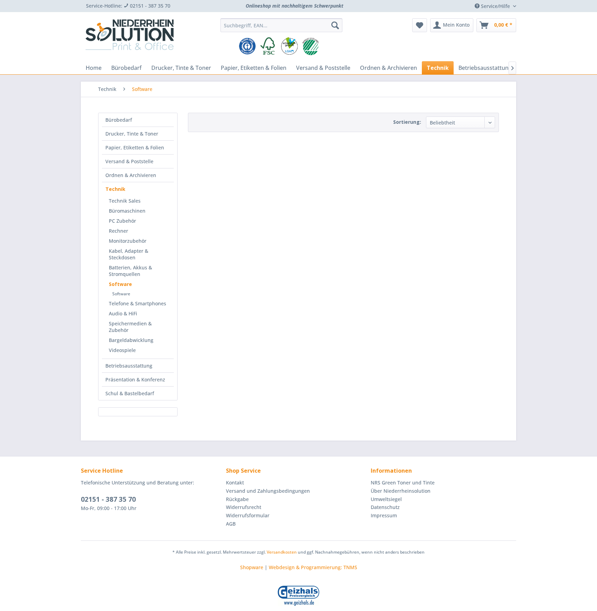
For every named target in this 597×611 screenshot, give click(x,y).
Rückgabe (237, 499)
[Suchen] (335, 25)
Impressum (384, 515)
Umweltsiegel (386, 499)
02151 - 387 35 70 (108, 499)
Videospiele (122, 350)
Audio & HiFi (123, 313)
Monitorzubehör (127, 241)
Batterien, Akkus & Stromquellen (130, 270)
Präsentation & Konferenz (135, 379)
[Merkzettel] (419, 25)
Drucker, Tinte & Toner (131, 133)
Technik (115, 189)
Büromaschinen (127, 210)
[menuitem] (281, 25)
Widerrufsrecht (243, 507)
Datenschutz (385, 507)
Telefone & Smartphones (137, 303)
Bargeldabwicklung (131, 340)
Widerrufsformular (247, 515)
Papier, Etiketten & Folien (134, 147)
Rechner (118, 231)
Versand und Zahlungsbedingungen (268, 491)
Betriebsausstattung (128, 365)
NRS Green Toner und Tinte (403, 482)
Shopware (251, 567)
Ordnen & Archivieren (130, 175)
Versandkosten (282, 552)
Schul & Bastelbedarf (129, 393)
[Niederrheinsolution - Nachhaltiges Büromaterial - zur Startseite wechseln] (129, 37)
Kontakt (235, 482)
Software (120, 284)
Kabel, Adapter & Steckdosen (128, 254)
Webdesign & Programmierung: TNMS (313, 567)
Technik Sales (125, 200)
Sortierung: (407, 122)
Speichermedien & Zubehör (130, 326)
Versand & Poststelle (129, 161)
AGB (231, 523)
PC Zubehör (122, 220)
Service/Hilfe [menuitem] (495, 6)
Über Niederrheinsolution (400, 491)
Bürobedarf (118, 120)
